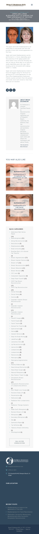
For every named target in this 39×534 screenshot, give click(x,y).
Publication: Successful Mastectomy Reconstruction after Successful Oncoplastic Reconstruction (19, 516)
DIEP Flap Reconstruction (19, 287)
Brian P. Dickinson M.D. (14, 527)
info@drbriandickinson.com (15, 466)
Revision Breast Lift (17, 412)
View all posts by (24, 145)
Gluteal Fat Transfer (17, 326)
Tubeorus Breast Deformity (20, 428)
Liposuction (15, 347)
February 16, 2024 (24, 12)
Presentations (15, 395)
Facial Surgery (15, 321)
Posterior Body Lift (17, 393)
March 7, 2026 (20, 182)
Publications (15, 398)
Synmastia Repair (16, 422)
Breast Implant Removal (19, 260)
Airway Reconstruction (18, 241)
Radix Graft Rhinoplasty (18, 409)
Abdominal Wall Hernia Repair (18, 233)
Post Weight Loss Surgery (19, 390)
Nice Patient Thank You (18, 375)
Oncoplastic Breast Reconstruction (17, 378)
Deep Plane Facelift (17, 278)
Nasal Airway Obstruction (19, 367)
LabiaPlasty (15, 339)
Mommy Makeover (17, 364)
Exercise (13, 297)
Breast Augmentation (18, 257)
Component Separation (18, 276)
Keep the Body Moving (18, 336)
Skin (12, 420)
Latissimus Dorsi (16, 342)
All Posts (17, 18)
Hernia (13, 331)
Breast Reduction (16, 268)
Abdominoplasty (16, 238)
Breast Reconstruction (18, 265)
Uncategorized (15, 432)
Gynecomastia (15, 329)
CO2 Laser (14, 273)
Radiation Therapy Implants (20, 405)
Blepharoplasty (14, 12)
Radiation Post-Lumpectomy (20, 400)
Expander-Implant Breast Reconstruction (19, 300)
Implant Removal (16, 334)
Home (12, 18)
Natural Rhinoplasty (17, 372)
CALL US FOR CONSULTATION (19, 442)
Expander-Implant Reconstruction (17, 306)
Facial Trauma (15, 323)
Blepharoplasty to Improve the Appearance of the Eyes (20, 177)
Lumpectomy (15, 350)
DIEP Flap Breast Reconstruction (16, 282)
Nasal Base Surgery (17, 370)
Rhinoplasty (15, 414)
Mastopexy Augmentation (19, 360)
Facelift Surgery (16, 318)
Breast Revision (16, 271)
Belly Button (15, 243)
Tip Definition (15, 425)
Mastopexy (14, 357)
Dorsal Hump (15, 292)
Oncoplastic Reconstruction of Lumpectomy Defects (20, 384)
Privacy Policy (20, 529)
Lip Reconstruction (17, 344)
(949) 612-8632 (12, 470)
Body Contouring (16, 249)
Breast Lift (14, 263)
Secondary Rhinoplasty (18, 417)
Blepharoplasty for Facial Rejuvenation (20, 207)
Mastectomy (15, 355)
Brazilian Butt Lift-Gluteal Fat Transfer (19, 252)
